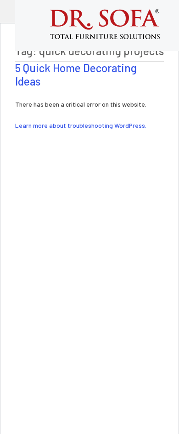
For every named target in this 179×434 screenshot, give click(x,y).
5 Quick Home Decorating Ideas (76, 74)
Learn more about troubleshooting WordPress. (80, 125)
